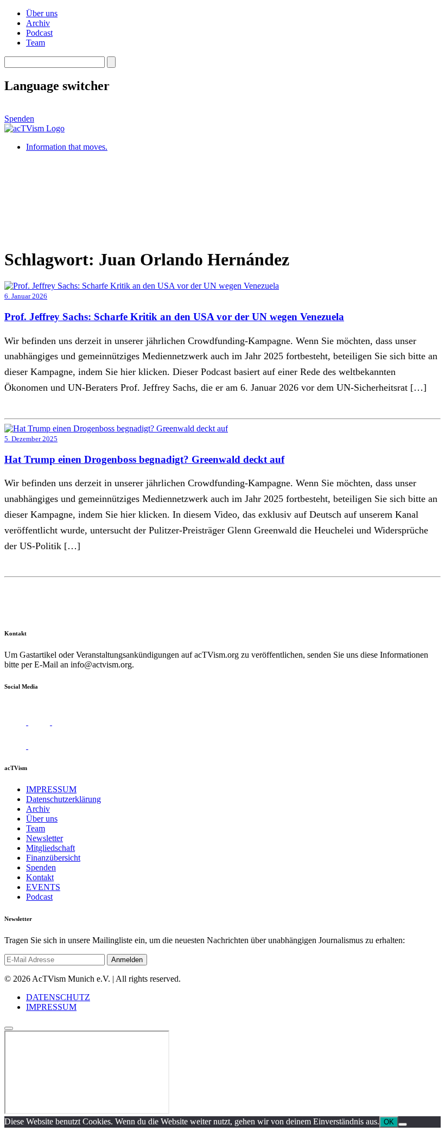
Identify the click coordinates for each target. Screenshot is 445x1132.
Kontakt (40, 877)
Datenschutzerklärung (63, 799)
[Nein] (402, 1124)
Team (35, 42)
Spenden (19, 118)
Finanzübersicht (53, 857)
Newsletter (44, 838)
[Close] (8, 1028)
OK (389, 1122)
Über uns (42, 13)
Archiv (38, 23)
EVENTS (43, 887)
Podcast (39, 32)
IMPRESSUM (51, 789)
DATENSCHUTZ (58, 997)
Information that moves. (66, 146)
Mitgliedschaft (50, 848)
